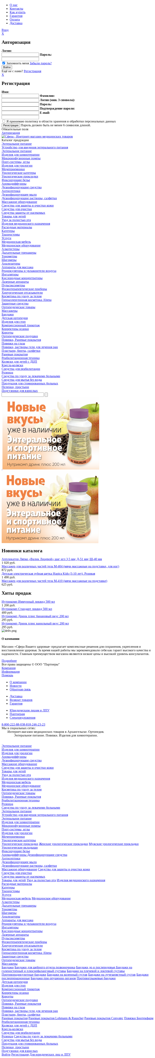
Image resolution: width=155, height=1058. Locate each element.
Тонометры (9, 256)
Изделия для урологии (17, 165)
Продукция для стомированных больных (30, 383)
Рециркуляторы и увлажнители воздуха (29, 271)
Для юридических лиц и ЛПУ (50, 1054)
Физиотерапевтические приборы (24, 289)
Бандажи (8, 314)
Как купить (17, 12)
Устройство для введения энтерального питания (35, 147)
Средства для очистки (17, 209)
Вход (5, 30)
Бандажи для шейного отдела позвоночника (45, 967)
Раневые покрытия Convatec (103, 1018)
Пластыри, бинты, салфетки (21, 350)
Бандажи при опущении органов (53, 978)
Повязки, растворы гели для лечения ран (30, 347)
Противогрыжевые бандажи (96, 978)
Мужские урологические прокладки (114, 844)
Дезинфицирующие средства (22, 187)
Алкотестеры (11, 249)
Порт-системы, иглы (16, 162)
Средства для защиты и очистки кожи (28, 205)
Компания (9, 668)
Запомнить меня (17, 63)
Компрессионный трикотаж (21, 325)
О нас (14, 5)
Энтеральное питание (17, 143)
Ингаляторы (10, 274)
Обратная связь (20, 689)
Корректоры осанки (15, 329)
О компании (18, 682)
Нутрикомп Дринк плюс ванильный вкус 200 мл (35, 623)
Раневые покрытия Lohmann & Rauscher (56, 1018)
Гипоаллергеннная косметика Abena (26, 300)
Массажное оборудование (19, 202)
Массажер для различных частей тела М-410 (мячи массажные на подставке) (54, 581)
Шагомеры (9, 260)
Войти (6, 1054)
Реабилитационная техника (21, 358)
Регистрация (32, 71)
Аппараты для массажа (17, 267)
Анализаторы (11, 263)
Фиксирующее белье (16, 180)
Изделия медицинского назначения (26, 223)
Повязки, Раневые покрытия (21, 340)
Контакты (16, 8)
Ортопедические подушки (20, 336)
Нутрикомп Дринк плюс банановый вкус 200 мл (35, 616)
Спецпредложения (22, 717)
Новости (16, 685)
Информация (11, 671)
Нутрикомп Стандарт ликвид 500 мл (27, 609)
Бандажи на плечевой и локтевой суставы (96, 971)
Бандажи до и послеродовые (96, 967)
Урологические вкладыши (20, 847)
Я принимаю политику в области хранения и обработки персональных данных (61, 121)
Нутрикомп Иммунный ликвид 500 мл (28, 601)
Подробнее (9, 660)
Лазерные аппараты (15, 281)
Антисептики (11, 191)
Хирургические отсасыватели (22, 292)
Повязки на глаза (13, 343)
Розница (7, 372)
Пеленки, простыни (15, 387)
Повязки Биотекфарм (138, 1018)
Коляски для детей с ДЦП (19, 361)
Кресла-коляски (12, 365)
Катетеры (8, 231)
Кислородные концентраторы (22, 278)
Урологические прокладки (20, 176)
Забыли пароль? (41, 63)
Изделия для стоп (14, 321)
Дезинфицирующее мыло (19, 194)
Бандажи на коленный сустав (67, 974)
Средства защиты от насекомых (23, 212)
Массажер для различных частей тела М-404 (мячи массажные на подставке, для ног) (60, 566)
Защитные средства (15, 303)
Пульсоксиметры (13, 285)
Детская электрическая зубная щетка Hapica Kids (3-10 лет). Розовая (48, 573)
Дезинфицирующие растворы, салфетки (29, 198)
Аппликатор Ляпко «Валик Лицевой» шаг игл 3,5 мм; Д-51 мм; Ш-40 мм (52, 559)
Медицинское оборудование (21, 245)
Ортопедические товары (18, 307)
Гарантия (16, 16)
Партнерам (17, 714)
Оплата (15, 19)
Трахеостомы (11, 234)
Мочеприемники (13, 169)
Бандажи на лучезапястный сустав (112, 974)
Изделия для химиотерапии (21, 154)
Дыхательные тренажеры (19, 252)
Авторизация (11, 133)
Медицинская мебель (16, 241)
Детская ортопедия (15, 318)
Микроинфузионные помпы (21, 158)
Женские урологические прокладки (63, 844)
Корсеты (7, 332)
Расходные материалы (17, 227)
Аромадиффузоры (14, 183)
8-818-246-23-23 (34, 724)
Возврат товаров (21, 700)
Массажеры (10, 310)
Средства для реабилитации (21, 369)
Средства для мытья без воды (22, 379)
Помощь (7, 675)
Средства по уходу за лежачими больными (31, 376)
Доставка (16, 23)
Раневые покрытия (15, 354)
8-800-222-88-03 (12, 724)
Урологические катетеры (19, 172)
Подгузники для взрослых (20, 390)
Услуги (6, 238)
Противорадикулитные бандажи (24, 974)
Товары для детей (14, 216)
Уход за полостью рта (16, 220)
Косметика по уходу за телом (22, 296)
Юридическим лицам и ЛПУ (29, 710)
